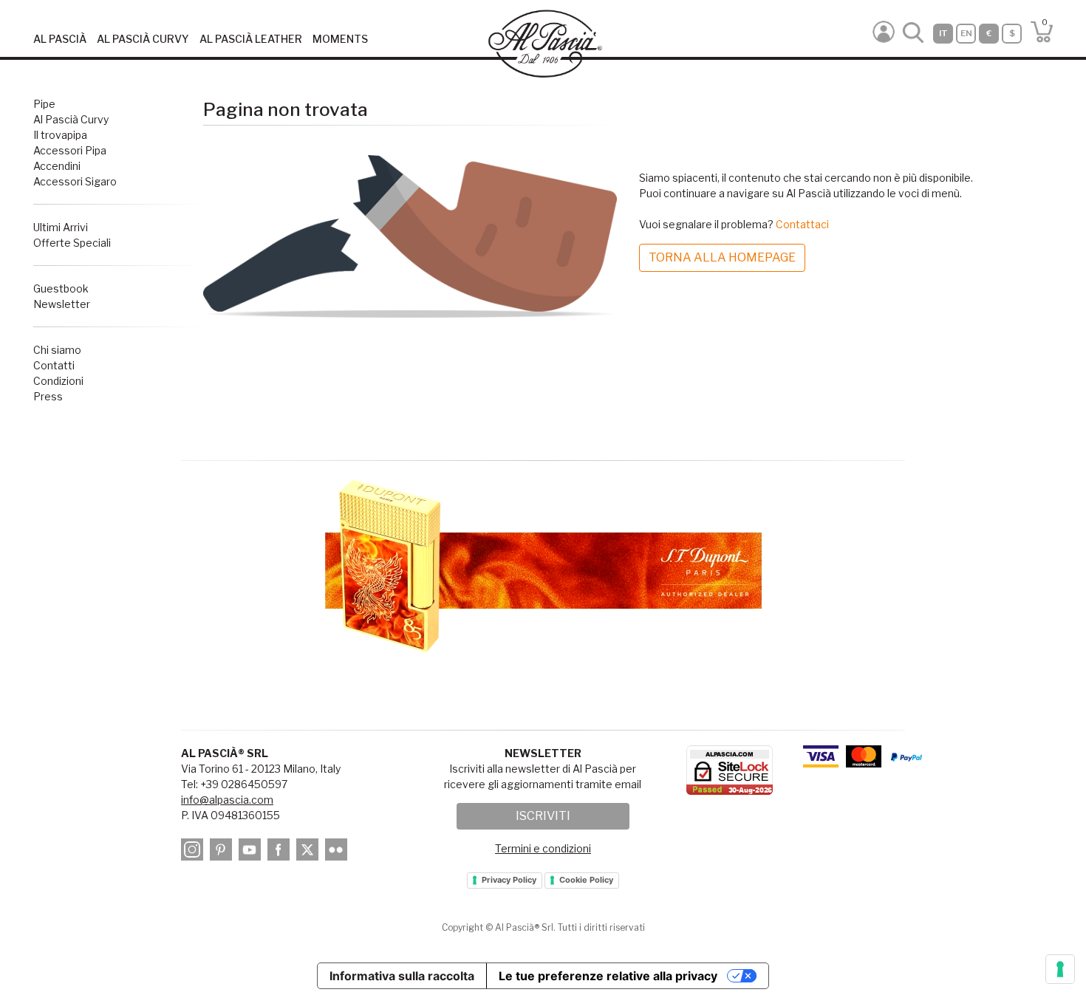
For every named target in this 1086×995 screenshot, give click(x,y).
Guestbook (61, 288)
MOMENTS (340, 39)
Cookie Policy (586, 880)
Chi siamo (57, 349)
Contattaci (802, 224)
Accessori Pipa (69, 150)
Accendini (57, 166)
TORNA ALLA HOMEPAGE (722, 257)
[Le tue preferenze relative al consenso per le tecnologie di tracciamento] (1060, 969)
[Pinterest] (223, 852)
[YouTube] (252, 852)
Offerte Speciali (72, 242)
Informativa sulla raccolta (401, 975)
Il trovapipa (60, 135)
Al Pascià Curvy (71, 119)
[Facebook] (280, 852)
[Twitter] (309, 852)
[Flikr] (338, 852)
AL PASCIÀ (59, 39)
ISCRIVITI (543, 816)
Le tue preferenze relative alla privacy (608, 975)
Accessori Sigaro (75, 181)
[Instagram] (194, 852)
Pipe (44, 104)
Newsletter (61, 304)
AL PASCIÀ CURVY (143, 39)
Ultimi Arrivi (60, 227)
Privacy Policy (509, 880)
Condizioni (58, 381)
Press (48, 396)
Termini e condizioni (543, 848)
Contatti (54, 365)
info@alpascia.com (227, 799)
